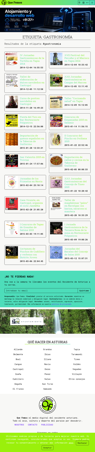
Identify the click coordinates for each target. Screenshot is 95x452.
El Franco (18, 389)
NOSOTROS (19, 424)
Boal (18, 359)
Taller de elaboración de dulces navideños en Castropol (32, 81)
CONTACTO (32, 424)
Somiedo (47, 389)
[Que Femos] (11, 2)
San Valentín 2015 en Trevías (32, 158)
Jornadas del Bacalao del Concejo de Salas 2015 (76, 251)
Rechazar (82, 443)
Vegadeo (77, 369)
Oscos (47, 369)
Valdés (77, 364)
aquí (71, 442)
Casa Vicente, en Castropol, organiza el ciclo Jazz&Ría (31, 202)
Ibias (47, 354)
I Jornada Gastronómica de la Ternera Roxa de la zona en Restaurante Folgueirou (76, 230)
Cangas (18, 364)
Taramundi (76, 354)
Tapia (77, 349)
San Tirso (47, 384)
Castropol (18, 369)
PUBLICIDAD (47, 424)
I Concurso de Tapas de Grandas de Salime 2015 (32, 227)
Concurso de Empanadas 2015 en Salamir (75, 119)
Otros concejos (77, 379)
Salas (47, 379)
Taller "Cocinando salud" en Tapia (75, 100)
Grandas (47, 349)
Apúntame (84, 290)
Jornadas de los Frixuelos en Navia (31, 180)
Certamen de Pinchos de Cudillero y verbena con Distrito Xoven (32, 253)
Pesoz (47, 374)
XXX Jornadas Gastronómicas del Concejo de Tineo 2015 (75, 183)
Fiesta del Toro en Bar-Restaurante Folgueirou (30, 119)
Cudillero (18, 379)
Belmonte (18, 354)
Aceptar (47, 447)
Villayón (77, 374)
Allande (18, 349)
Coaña (18, 374)
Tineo (77, 359)
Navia (47, 364)
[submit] (87, 2)
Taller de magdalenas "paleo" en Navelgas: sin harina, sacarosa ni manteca (76, 205)
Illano (47, 359)
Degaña (18, 384)
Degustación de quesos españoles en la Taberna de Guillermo (32, 140)
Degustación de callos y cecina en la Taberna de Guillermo (76, 161)
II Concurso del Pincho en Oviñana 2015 (75, 138)
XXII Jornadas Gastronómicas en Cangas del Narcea (75, 79)
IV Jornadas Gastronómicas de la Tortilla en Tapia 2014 (32, 59)
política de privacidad (61, 304)
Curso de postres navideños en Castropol (30, 101)
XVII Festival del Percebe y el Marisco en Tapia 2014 (76, 58)
